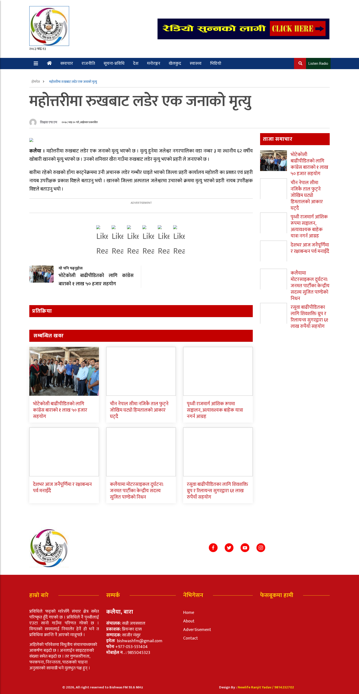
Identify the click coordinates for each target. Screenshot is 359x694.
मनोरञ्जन (153, 63)
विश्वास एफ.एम (48, 122)
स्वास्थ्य (195, 63)
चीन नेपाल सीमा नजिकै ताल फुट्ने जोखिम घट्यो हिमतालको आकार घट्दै (139, 410)
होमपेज (36, 82)
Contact (190, 638)
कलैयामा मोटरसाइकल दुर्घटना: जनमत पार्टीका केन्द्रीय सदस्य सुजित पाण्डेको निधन (137, 490)
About (188, 621)
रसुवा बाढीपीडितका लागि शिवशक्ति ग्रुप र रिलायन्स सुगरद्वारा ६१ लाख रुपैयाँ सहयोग (217, 490)
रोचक (48, 74)
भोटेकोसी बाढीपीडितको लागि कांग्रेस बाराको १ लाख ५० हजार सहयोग (60, 410)
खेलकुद (175, 63)
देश (135, 63)
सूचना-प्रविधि (114, 63)
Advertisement (197, 629)
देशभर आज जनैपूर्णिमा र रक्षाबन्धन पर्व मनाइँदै (62, 487)
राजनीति (88, 63)
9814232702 (284, 687)
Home (188, 612)
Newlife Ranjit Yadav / (256, 687)
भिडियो (215, 63)
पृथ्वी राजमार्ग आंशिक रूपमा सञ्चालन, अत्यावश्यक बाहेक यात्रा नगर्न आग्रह (215, 410)
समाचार (66, 63)
